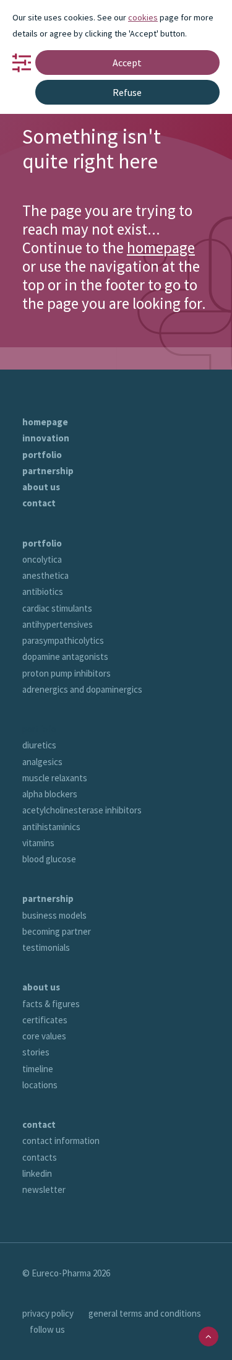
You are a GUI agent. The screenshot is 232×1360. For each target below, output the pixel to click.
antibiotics (42, 591)
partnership (48, 471)
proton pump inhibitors (66, 673)
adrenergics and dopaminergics (82, 689)
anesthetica (45, 575)
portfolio (42, 455)
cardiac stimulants (57, 608)
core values (44, 1036)
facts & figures (51, 1004)
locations (40, 1085)
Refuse (127, 92)
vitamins (38, 843)
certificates (44, 1020)
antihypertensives (57, 624)
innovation (45, 438)
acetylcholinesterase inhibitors (82, 810)
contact (39, 503)
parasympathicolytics (63, 640)
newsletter (44, 1189)
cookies (143, 17)
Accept (127, 62)
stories (35, 1052)
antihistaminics (51, 827)
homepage (161, 248)
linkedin (37, 1173)
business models (54, 915)
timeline (37, 1069)
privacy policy (48, 1313)
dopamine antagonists (65, 656)
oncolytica (42, 559)
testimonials (46, 947)
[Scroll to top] (208, 1335)
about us (41, 487)
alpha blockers (49, 794)
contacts (39, 1157)
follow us (47, 1329)
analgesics (42, 762)
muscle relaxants (54, 778)
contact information (61, 1140)
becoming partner (56, 931)
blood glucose (49, 859)
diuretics (39, 745)
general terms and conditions (144, 1313)
